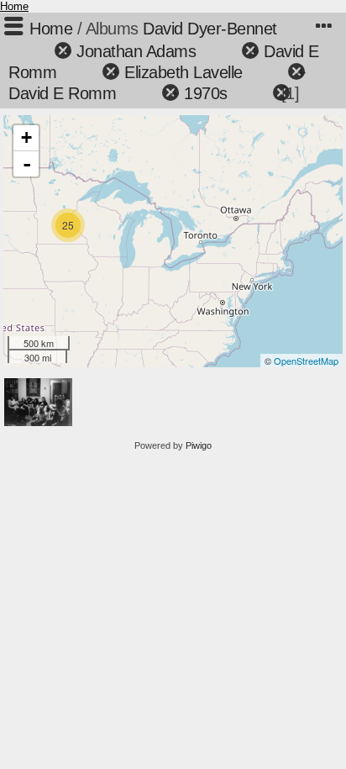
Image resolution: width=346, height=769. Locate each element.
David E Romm (62, 93)
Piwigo (199, 445)
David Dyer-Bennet (210, 28)
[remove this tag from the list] (33, 51)
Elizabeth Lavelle (183, 72)
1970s (206, 93)
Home (14, 6)
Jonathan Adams (136, 51)
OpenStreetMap (306, 360)
